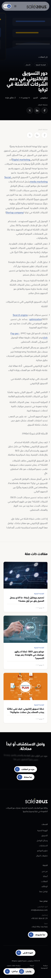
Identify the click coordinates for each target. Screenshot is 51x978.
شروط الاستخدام (30, 966)
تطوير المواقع (42, 850)
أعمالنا (45, 876)
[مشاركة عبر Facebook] (44, 110)
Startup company (15, 212)
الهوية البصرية (42, 830)
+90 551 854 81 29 (39, 918)
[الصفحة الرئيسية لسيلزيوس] (36, 6)
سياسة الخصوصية (44, 966)
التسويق (44, 835)
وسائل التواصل (42, 840)
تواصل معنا (43, 891)
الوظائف (44, 886)
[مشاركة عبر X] (30, 110)
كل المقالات (43, 56)
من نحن (45, 871)
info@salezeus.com (39, 909)
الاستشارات (43, 845)
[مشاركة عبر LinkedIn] (37, 110)
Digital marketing (21, 159)
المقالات (44, 881)
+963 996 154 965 (40, 926)
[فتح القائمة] (15, 6)
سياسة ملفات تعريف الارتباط (13, 966)
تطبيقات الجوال (42, 855)
